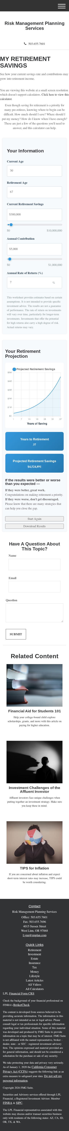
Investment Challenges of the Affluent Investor (34, 790)
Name (12, 555)
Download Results (34, 526)
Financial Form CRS (21, 993)
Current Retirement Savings (25, 204)
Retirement (34, 950)
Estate (34, 958)
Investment (34, 954)
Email (12, 578)
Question (11, 600)
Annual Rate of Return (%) (25, 273)
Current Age (15, 161)
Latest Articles (34, 980)
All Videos (34, 984)
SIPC (19, 1103)
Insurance (34, 963)
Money (34, 971)
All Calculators (34, 989)
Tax (34, 967)
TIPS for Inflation (34, 868)
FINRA (7, 1103)
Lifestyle (34, 976)
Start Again (34, 519)
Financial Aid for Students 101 (34, 711)
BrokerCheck (21, 1005)
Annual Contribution (20, 238)
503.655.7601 (36, 44)
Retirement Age (17, 182)
